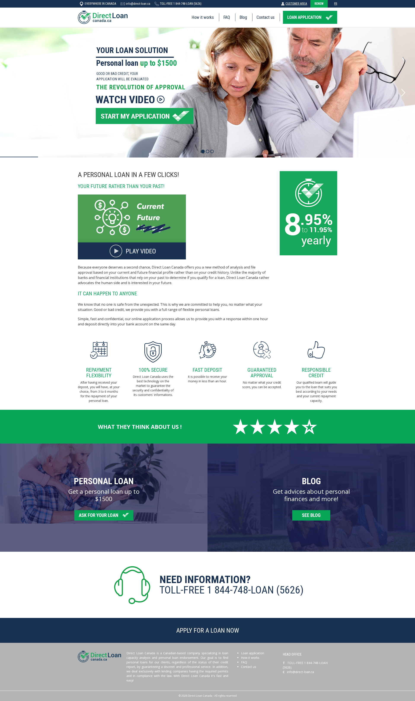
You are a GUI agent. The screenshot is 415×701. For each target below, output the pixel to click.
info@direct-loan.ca (138, 3)
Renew (319, 3)
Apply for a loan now (207, 630)
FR (335, 3)
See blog (311, 515)
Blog (243, 17)
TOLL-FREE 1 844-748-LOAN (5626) (180, 3)
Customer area (296, 3)
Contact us (266, 17)
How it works (203, 17)
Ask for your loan (98, 515)
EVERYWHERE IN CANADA (100, 3)
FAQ (226, 17)
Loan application (252, 653)
